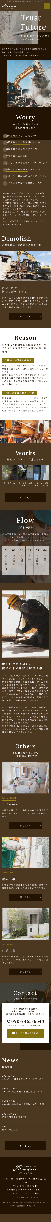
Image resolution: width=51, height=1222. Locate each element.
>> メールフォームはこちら (25, 1193)
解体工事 (29, 381)
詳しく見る (25, 316)
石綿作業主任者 (10, 1129)
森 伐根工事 (9, 483)
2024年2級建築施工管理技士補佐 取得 (23, 1104)
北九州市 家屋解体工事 (25, 484)
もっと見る (25, 497)
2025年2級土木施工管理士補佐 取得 (22, 1091)
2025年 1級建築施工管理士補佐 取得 (23, 1078)
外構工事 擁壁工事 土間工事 (41, 484)
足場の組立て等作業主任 (14, 1116)
